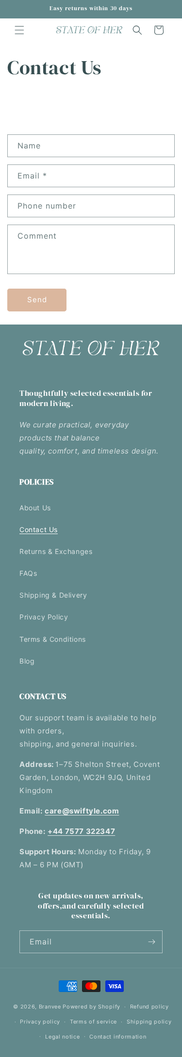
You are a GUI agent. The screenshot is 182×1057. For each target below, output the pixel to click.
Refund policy (149, 1006)
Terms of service (93, 1021)
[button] (19, 30)
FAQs (28, 573)
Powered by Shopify (91, 1006)
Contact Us (38, 529)
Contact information (117, 1036)
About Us (35, 508)
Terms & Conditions (52, 639)
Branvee (50, 1006)
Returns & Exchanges (55, 551)
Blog (26, 661)
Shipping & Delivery (53, 595)
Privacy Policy (43, 617)
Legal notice (62, 1036)
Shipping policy (149, 1021)
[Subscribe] (151, 941)
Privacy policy (40, 1021)
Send (37, 299)
